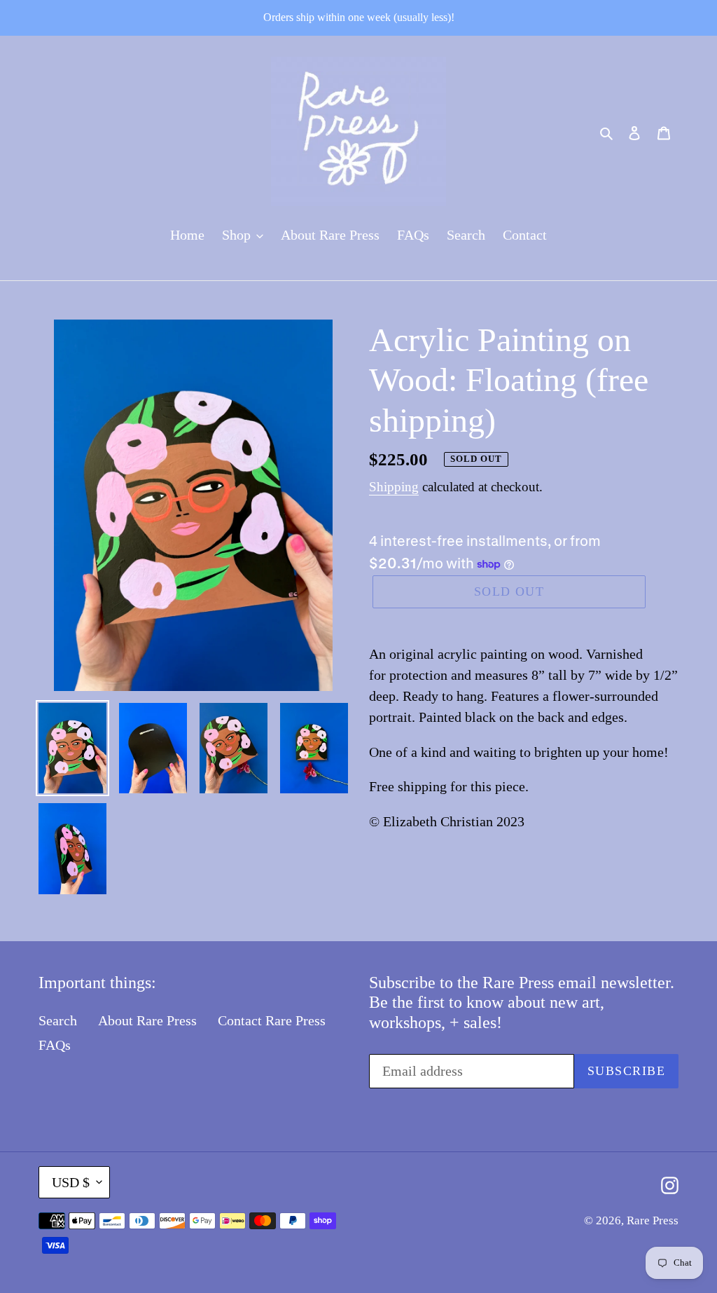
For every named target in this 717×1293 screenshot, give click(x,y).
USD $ (71, 1182)
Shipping (394, 486)
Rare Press (652, 1220)
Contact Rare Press (272, 1020)
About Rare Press (147, 1020)
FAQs (55, 1045)
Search (58, 1020)
